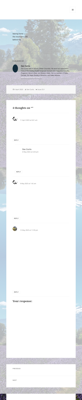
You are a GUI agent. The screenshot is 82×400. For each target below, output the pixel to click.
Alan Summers (26, 117)
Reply (16, 140)
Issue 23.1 (41, 89)
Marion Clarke (26, 227)
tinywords (14, 8)
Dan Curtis (30, 89)
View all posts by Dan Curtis (30, 77)
